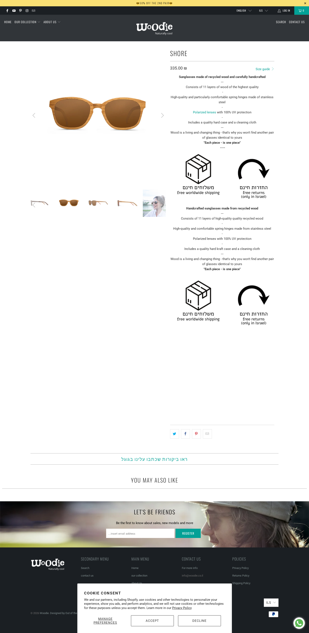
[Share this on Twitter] (174, 434)
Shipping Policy (241, 583)
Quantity (177, 389)
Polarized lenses (204, 112)
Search (281, 22)
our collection (26, 22)
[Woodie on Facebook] (7, 10)
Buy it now (247, 409)
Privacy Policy (182, 608)
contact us (297, 22)
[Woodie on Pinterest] (20, 10)
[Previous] (34, 115)
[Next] (162, 115)
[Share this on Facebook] (185, 434)
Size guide (263, 69)
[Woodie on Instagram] (27, 10)
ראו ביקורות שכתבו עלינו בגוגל (154, 459)
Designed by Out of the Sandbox (69, 613)
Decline (199, 621)
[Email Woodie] (33, 10)
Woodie (44, 613)
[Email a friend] (207, 434)
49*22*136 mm (181, 378)
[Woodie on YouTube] (13, 10)
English (241, 10)
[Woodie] (154, 28)
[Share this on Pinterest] (196, 434)
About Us (50, 22)
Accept (152, 621)
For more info (190, 568)
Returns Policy (240, 575)
